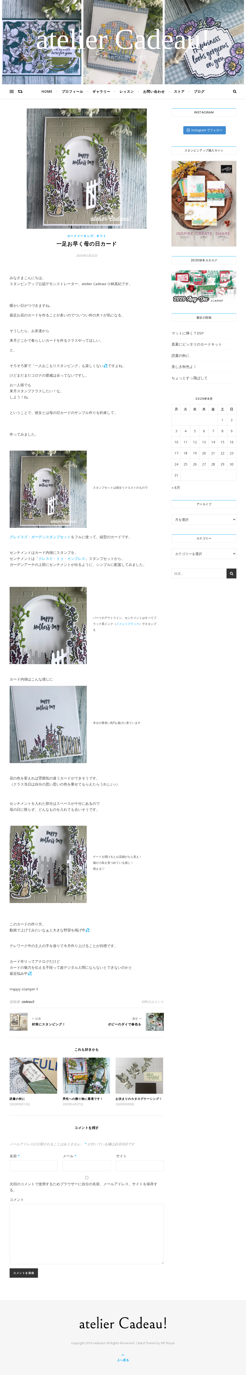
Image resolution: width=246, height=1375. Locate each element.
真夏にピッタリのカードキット (197, 344)
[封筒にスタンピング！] (19, 1022)
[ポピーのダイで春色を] (155, 1022)
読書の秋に (17, 1098)
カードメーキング (80, 236)
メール (69, 1155)
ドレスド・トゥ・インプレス (61, 558)
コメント (17, 1199)
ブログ (199, 91)
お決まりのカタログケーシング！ (139, 1098)
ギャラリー (101, 91)
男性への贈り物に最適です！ (83, 1098)
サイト (121, 1155)
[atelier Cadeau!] (123, 1322)
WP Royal (167, 1343)
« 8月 (176, 487)
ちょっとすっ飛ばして (190, 377)
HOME (47, 91)
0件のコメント (153, 1001)
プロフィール (72, 91)
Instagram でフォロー (206, 130)
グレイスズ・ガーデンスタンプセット (40, 536)
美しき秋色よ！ (184, 366)
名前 (15, 1155)
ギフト (101, 236)
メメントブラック (127, 624)
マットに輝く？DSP (188, 333)
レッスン (127, 91)
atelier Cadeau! (123, 39)
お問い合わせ (154, 91)
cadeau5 (28, 1001)
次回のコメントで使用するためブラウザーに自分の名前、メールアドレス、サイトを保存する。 (83, 1186)
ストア (179, 91)
